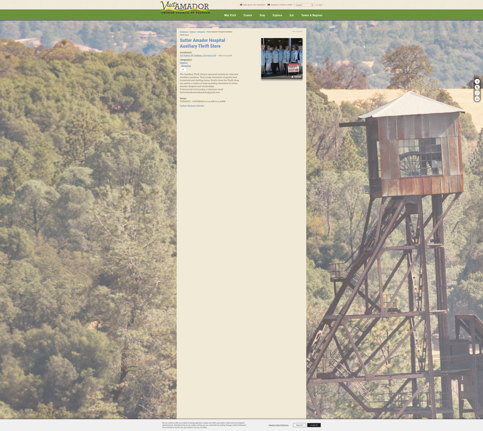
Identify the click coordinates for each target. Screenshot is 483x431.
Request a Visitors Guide (282, 5)
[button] (282, 58)
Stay (262, 15)
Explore (277, 15)
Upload (297, 76)
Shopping (201, 32)
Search (312, 5)
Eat (292, 15)
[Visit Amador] (185, 10)
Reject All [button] (299, 425)
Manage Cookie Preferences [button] (279, 425)
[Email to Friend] (182, 69)
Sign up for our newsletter (254, 5)
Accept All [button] (314, 425)
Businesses (184, 32)
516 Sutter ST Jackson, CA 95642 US (198, 55)
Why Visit (230, 15)
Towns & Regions (312, 15)
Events (248, 15)
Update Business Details (192, 106)
